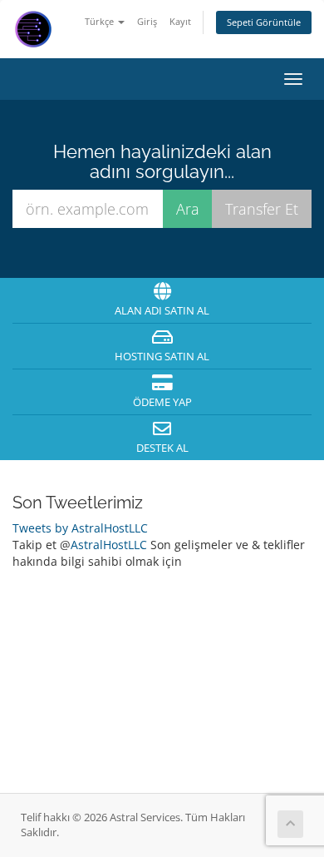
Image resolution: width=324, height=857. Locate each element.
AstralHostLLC (109, 544)
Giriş (147, 21)
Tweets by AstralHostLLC (80, 528)
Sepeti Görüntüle (264, 22)
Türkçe (100, 21)
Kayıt (180, 21)
